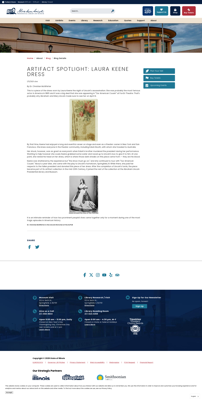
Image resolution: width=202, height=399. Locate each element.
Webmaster (114, 362)
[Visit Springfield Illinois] (73, 378)
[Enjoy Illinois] (41, 378)
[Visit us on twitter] (37, 247)
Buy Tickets (155, 78)
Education (113, 20)
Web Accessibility (97, 362)
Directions (44, 305)
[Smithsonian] (111, 378)
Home (30, 58)
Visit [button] (47, 20)
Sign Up (140, 306)
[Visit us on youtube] (104, 275)
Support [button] (141, 20)
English (193, 396)
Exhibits (59, 20)
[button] (194, 391)
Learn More (44, 329)
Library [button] (84, 20)
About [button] (154, 20)
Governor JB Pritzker (56, 362)
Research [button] (97, 20)
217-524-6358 (91, 314)
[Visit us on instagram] (98, 275)
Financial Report (146, 362)
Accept (9, 392)
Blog (48, 58)
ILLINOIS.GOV (38, 362)
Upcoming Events (158, 85)
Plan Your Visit (156, 71)
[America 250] (148, 11)
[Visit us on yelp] (111, 275)
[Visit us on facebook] (29, 247)
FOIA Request (129, 362)
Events (72, 20)
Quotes (127, 20)
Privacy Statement (77, 362)
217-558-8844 (46, 314)
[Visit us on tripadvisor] (117, 275)
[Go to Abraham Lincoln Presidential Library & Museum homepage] (25, 11)
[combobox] (195, 396)
